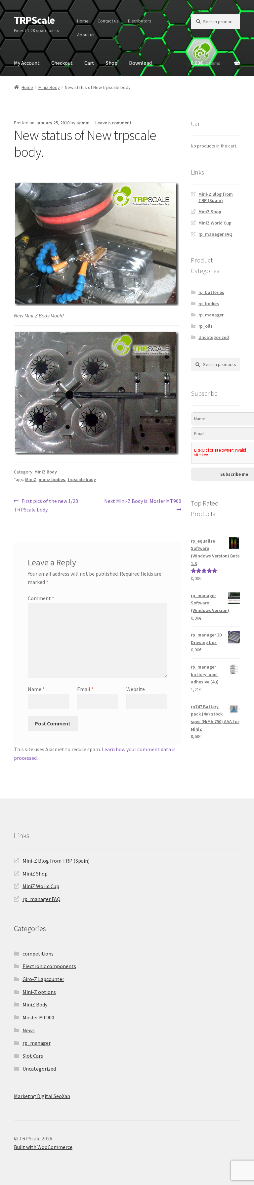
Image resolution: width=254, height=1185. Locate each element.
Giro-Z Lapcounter (43, 979)
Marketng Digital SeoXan (42, 1096)
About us (86, 35)
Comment (41, 598)
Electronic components (49, 966)
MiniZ (30, 479)
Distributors (139, 21)
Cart (89, 63)
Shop (111, 63)
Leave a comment (113, 123)
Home (83, 21)
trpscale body (81, 479)
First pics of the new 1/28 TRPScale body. (46, 505)
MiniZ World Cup (215, 223)
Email (85, 689)
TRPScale (34, 20)
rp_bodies (208, 303)
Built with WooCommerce (43, 1147)
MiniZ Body (49, 87)
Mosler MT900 (38, 1017)
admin (83, 123)
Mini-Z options (39, 992)
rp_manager (211, 315)
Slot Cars (32, 1055)
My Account (27, 63)
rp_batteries (211, 292)
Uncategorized (213, 337)
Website (135, 689)
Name (36, 689)
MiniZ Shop (209, 212)
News (28, 1030)
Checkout (62, 63)
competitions (38, 953)
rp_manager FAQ (215, 234)
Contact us (108, 21)
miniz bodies (52, 479)
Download (140, 63)
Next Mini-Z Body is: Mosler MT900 (142, 504)
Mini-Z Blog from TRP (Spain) (215, 197)
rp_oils (205, 326)
